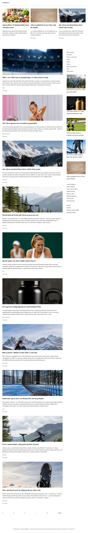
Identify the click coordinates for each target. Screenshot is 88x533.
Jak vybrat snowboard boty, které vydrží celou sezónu (21, 169)
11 (47, 513)
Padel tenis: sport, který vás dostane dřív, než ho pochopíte (23, 398)
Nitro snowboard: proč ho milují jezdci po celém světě (21, 490)
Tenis (3, 271)
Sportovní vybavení (6, 133)
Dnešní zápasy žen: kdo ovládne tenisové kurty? (19, 261)
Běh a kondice (33, 38)
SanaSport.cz (5, 2)
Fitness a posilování (6, 317)
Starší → (60, 513)
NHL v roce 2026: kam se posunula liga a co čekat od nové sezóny (25, 77)
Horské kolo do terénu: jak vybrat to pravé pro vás (20, 215)
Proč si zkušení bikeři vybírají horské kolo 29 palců (20, 444)
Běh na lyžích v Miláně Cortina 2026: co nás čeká (19, 353)
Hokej (3, 87)
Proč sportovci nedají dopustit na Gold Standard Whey (21, 307)
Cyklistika (4, 225)
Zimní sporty (61, 38)
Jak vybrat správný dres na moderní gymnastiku (19, 123)
